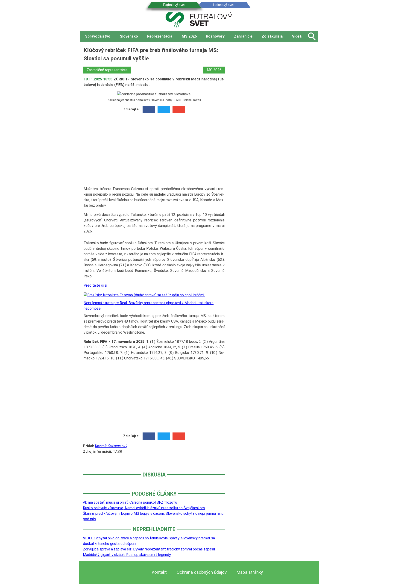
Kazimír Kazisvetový (111, 446)
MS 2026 (214, 70)
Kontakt (159, 572)
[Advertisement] (154, 151)
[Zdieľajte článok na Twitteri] (164, 109)
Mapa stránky (249, 572)
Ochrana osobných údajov (202, 572)
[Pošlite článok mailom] (179, 109)
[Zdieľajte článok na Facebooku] (149, 109)
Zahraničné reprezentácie (107, 70)
